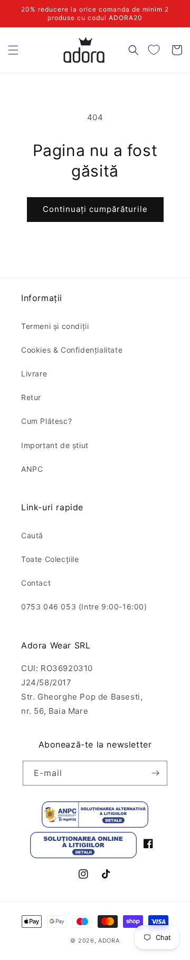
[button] (13, 50)
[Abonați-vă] (155, 773)
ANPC (32, 468)
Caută (32, 535)
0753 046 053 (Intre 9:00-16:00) (84, 606)
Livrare (34, 373)
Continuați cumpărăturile (95, 209)
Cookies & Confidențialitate (71, 349)
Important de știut (55, 445)
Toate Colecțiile (50, 559)
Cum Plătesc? (46, 420)
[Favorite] (153, 50)
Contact (36, 582)
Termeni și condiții (55, 326)
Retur (31, 397)
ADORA (109, 940)
